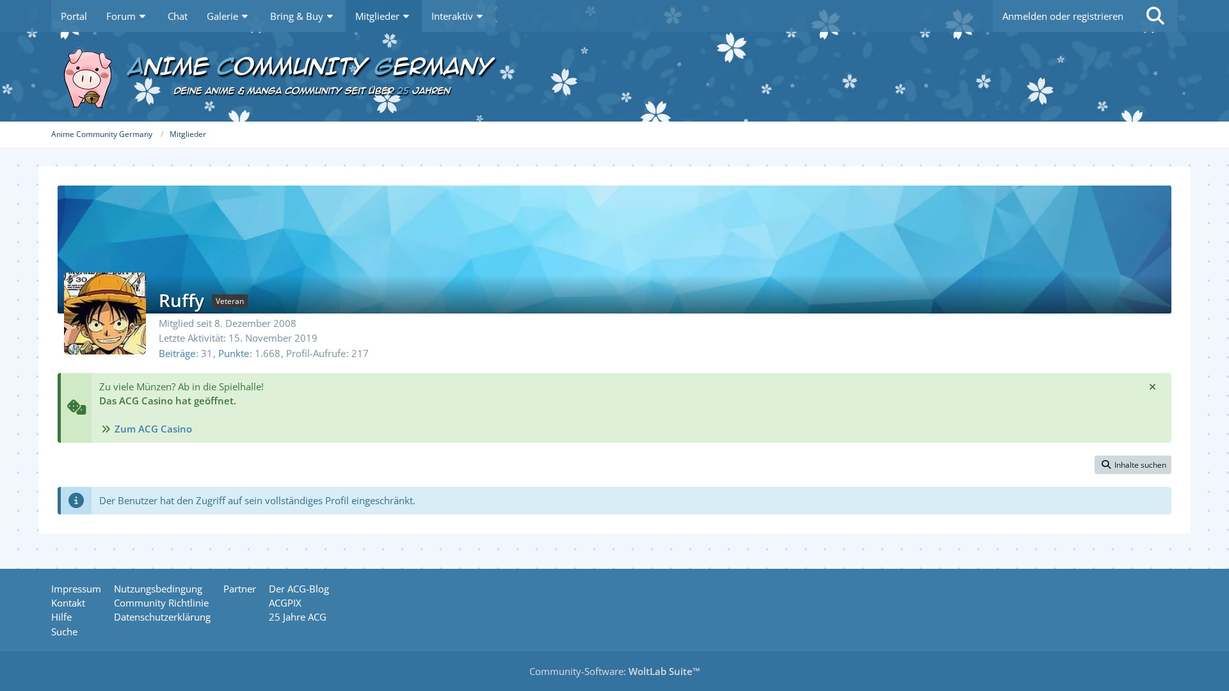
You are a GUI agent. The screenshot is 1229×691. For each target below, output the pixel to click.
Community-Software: (614, 671)
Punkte (233, 353)
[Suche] (1155, 16)
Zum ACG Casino (153, 428)
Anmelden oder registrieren (1062, 16)
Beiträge (177, 353)
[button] (1133, 465)
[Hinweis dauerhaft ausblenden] (1152, 386)
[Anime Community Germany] (614, 76)
